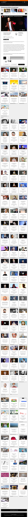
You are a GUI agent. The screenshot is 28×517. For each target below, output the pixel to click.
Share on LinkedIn (6, 39)
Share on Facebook (4, 39)
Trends (5, 515)
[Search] (22, 2)
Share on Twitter (5, 39)
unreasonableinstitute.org (8, 37)
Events (18, 5)
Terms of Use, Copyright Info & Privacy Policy (18, 515)
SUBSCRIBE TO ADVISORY (21, 64)
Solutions (15, 5)
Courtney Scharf (5, 36)
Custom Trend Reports (14, 514)
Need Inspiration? (20, 32)
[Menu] (26, 2)
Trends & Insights (10, 5)
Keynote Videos (20, 34)
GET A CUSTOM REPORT (14, 64)
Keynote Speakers (20, 35)
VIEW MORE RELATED (14, 510)
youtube (13, 37)
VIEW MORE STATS (6, 64)
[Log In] (24, 2)
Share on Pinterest (8, 39)
